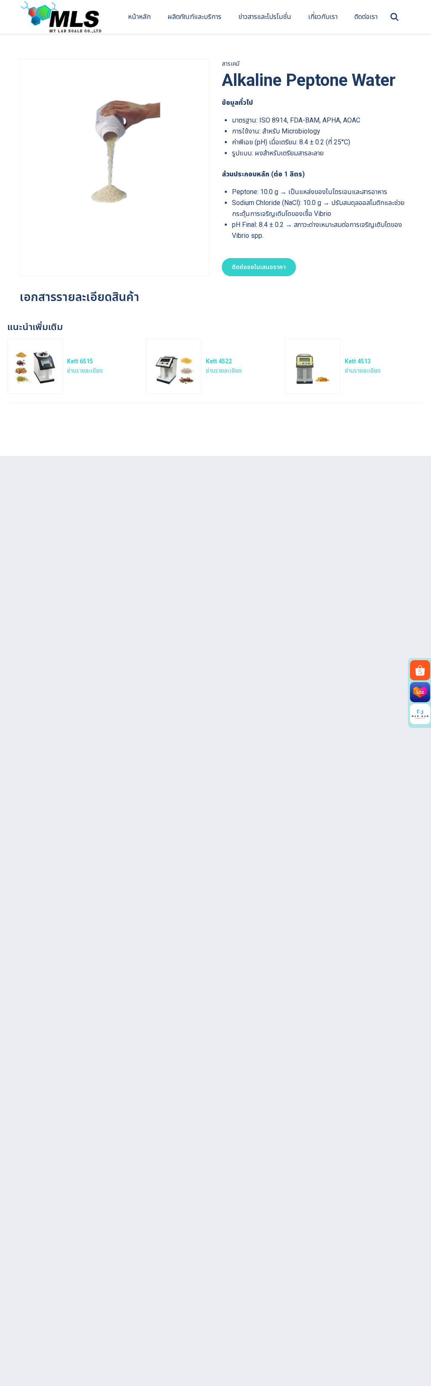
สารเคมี (230, 63)
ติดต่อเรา (366, 17)
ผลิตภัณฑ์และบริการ (194, 17)
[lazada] (420, 692)
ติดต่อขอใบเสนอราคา (259, 267)
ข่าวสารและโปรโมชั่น (264, 17)
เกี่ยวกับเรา (323, 17)
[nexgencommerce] (420, 714)
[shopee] (420, 670)
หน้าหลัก (139, 17)
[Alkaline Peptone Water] (114, 153)
